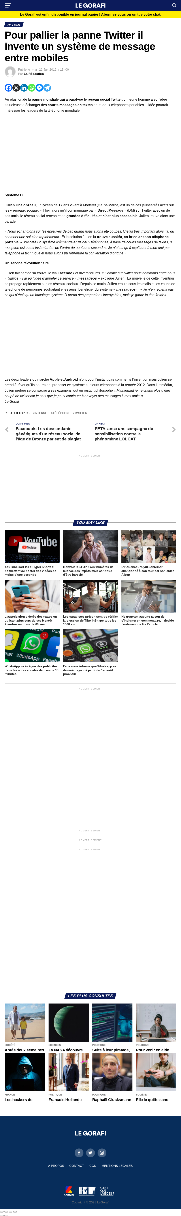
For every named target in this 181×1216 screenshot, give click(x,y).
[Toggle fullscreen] (10, 1211)
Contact (76, 1165)
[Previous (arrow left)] (2, 1215)
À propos (56, 1165)
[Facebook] (8, 88)
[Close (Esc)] (2, 1211)
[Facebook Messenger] (39, 88)
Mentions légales (117, 1165)
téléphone (61, 413)
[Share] (6, 1211)
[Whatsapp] (32, 88)
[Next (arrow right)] (6, 1215)
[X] (16, 88)
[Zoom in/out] (15, 1211)
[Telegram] (47, 88)
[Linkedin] (24, 88)
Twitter (80, 413)
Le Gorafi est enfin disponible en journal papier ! (90, 14)
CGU (92, 1165)
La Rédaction (34, 73)
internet (41, 413)
